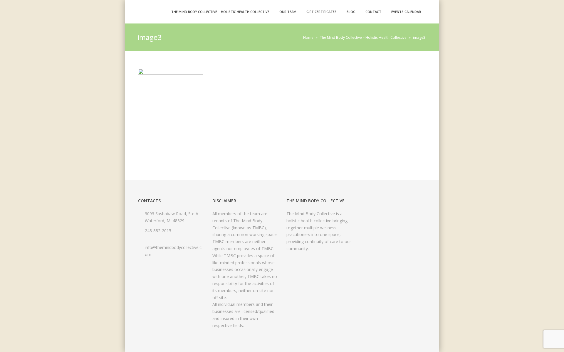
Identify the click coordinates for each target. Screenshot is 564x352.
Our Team (287, 11)
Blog (351, 11)
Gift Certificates (321, 11)
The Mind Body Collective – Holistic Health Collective (220, 11)
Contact (373, 11)
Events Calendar (406, 11)
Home (308, 37)
